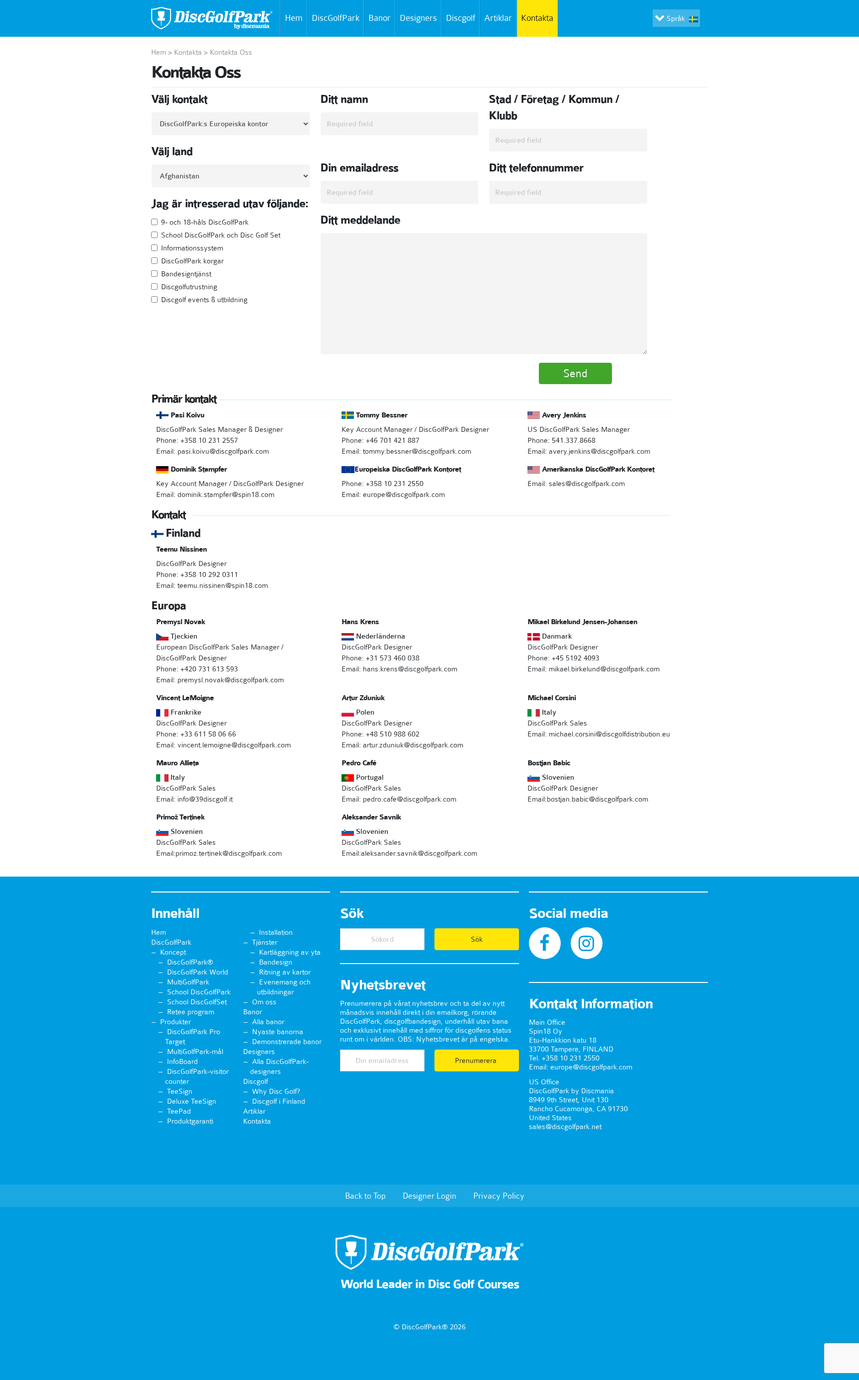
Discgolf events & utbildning (204, 299)
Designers (418, 18)
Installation (276, 932)
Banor (379, 18)
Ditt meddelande (360, 220)
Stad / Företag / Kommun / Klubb (554, 107)
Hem (294, 18)
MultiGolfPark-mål (195, 1051)
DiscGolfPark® (190, 962)
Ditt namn (344, 99)
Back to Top (365, 1196)
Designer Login (429, 1196)
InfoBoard (182, 1061)
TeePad (179, 1111)
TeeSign (179, 1091)
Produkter (175, 1021)
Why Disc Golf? (276, 1091)
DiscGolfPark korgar (192, 260)
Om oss (264, 1001)
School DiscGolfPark (199, 991)
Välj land (171, 152)
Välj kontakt (179, 99)
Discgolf (460, 18)
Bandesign (275, 962)
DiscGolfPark (335, 18)
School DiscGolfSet (197, 1001)
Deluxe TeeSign (191, 1101)
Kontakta (537, 18)
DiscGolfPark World (197, 972)
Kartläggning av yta (290, 952)
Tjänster (264, 942)
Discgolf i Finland (278, 1101)
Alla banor (268, 1021)
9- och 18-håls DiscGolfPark (205, 222)
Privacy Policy (498, 1196)
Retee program (190, 1011)
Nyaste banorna (277, 1031)
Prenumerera (477, 1060)
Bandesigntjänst (186, 273)
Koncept (173, 952)
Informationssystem (192, 248)
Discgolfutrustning (189, 286)
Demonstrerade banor (287, 1041)
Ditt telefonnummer (536, 168)
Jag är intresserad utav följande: (229, 204)
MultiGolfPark (188, 981)
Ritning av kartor (285, 972)
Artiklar (498, 18)
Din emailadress (359, 168)
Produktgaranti (190, 1121)
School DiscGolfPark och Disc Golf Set (220, 235)
